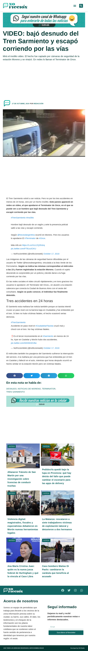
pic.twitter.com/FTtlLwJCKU (23, 248)
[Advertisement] (44, 79)
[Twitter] (69, 590)
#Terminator (30, 238)
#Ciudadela (40, 326)
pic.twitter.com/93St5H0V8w (24, 343)
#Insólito (30, 218)
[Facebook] (63, 590)
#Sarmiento (48, 336)
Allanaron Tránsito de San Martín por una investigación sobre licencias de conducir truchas (21, 479)
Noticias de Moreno (29, 389)
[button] (75, 6)
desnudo (11, 389)
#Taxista (49, 326)
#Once (42, 238)
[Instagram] (75, 590)
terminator (48, 389)
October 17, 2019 (51, 254)
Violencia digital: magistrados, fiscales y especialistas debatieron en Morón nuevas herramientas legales (22, 526)
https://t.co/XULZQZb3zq (33, 245)
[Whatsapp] (82, 590)
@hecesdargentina (26, 235)
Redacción (38, 103)
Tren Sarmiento (15, 392)
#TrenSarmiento (18, 218)
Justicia (12, 446)
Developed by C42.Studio (77, 648)
